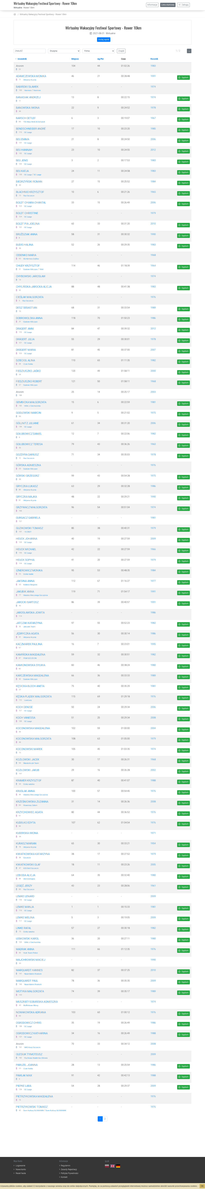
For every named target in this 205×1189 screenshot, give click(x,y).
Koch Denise (24, 707)
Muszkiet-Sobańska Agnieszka (37, 1001)
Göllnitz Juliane (27, 423)
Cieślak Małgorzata (29, 297)
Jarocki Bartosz (27, 602)
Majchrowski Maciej (30, 959)
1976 (153, 297)
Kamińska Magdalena (30, 654)
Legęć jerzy (24, 885)
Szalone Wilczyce (30, 269)
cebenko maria (26, 255)
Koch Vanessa (25, 717)
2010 (153, 223)
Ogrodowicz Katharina (32, 1033)
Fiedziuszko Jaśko (28, 371)
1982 (153, 360)
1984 (153, 181)
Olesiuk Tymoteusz (29, 1054)
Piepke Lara (23, 1085)
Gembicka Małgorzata (31, 402)
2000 (153, 371)
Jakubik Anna (25, 591)
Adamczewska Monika (31, 76)
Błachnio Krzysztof (30, 192)
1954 (153, 843)
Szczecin (27, 858)
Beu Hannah (24, 149)
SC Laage (28, 132)
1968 (153, 255)
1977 (153, 581)
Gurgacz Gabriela (28, 517)
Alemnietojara (29, 879)
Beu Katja (22, 171)
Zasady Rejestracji (69, 1169)
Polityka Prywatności (69, 1173)
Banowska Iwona (27, 107)
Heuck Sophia (25, 559)
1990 (153, 234)
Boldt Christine (27, 213)
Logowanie (20, 1165)
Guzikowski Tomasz (29, 528)
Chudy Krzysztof (28, 265)
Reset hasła (21, 1173)
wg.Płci (100, 59)
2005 (153, 864)
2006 (153, 139)
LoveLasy (28, 700)
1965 (153, 192)
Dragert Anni (25, 328)
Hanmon (28, 90)
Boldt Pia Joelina (27, 223)
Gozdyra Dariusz (27, 454)
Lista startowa (167, 5)
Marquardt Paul (27, 980)
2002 (153, 770)
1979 (153, 213)
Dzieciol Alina (25, 360)
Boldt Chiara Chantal (31, 202)
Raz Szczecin (28, 196)
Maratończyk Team (31, 763)
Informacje (152, 5)
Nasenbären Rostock (32, 974)
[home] (15, 14)
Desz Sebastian (26, 307)
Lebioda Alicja (25, 875)
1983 (153, 66)
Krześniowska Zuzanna (32, 801)
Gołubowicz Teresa (29, 444)
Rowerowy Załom (30, 805)
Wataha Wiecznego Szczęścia (35, 595)
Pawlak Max (24, 1075)
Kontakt (64, 1177)
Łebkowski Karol (27, 938)
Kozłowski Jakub (27, 770)
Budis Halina (24, 244)
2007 (153, 349)
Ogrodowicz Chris (28, 1022)
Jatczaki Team (29, 627)
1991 (153, 76)
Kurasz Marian (26, 843)
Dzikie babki (28, 574)
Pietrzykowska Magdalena (34, 1096)
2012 (153, 150)
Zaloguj (185, 5)
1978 (153, 107)
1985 (153, 128)
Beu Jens (22, 160)
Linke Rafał (23, 928)
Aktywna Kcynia (29, 80)
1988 (153, 780)
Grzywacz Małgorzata (31, 507)
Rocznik (154, 59)
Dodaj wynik (103, 39)
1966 (153, 549)
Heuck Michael (26, 549)
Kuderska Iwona (27, 833)
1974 (153, 86)
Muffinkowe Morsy (30, 1005)
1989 (153, 307)
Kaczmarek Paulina (29, 644)
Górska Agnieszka (28, 465)
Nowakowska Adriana (31, 1012)
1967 (153, 118)
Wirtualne (18, 7)
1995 (153, 644)
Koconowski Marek (29, 749)
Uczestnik (22, 59)
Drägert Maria (26, 349)
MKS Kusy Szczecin (32, 1047)
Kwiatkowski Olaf (28, 864)
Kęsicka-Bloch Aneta (30, 686)
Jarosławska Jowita (30, 612)
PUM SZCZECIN (30, 658)
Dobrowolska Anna (29, 318)
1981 (153, 402)
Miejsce (75, 59)
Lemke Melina (25, 917)
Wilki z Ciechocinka (32, 406)
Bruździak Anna (26, 234)
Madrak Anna (25, 949)
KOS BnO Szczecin (31, 868)
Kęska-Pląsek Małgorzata (34, 696)
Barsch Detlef (26, 118)
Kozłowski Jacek (27, 759)
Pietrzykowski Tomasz (32, 1106)
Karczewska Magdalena (32, 675)
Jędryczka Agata (27, 633)
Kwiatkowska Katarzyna (33, 854)
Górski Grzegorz (27, 475)
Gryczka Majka (26, 496)
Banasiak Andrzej (28, 97)
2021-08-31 (98, 33)
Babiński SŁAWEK (27, 86)
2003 (153, 392)
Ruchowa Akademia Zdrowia (36, 1058)
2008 (153, 717)
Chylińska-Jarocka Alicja (34, 286)
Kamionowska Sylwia (30, 665)
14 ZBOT (27, 532)
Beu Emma (22, 139)
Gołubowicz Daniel (29, 433)
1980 (153, 665)
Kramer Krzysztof (28, 780)
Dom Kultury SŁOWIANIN (33, 1111)
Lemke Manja (25, 906)
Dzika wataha (28, 784)
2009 (153, 538)
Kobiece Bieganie (30, 585)
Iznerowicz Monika (29, 570)
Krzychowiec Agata (29, 812)
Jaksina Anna (25, 581)
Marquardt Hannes (29, 970)
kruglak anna (25, 791)
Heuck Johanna (26, 538)
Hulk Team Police (30, 953)
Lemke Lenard (25, 896)
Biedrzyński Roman (29, 181)
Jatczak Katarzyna (29, 623)
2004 (153, 728)
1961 (153, 885)
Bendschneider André (31, 128)
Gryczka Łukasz (27, 486)
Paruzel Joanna (26, 1064)
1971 (153, 833)
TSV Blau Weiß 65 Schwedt (34, 122)
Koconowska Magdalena (33, 728)
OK (202, 1186)
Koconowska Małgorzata (33, 738)
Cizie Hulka (28, 364)
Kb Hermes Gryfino (31, 259)
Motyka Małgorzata (30, 991)
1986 (153, 318)
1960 (153, 444)
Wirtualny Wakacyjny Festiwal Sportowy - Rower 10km (43, 14)
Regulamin (65, 1165)
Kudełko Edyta (25, 822)
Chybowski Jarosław (30, 276)
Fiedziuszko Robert (29, 381)
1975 (153, 412)
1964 (41, 269)
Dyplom (185, 77)
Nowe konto (21, 1169)
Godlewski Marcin (28, 412)
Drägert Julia (25, 339)
